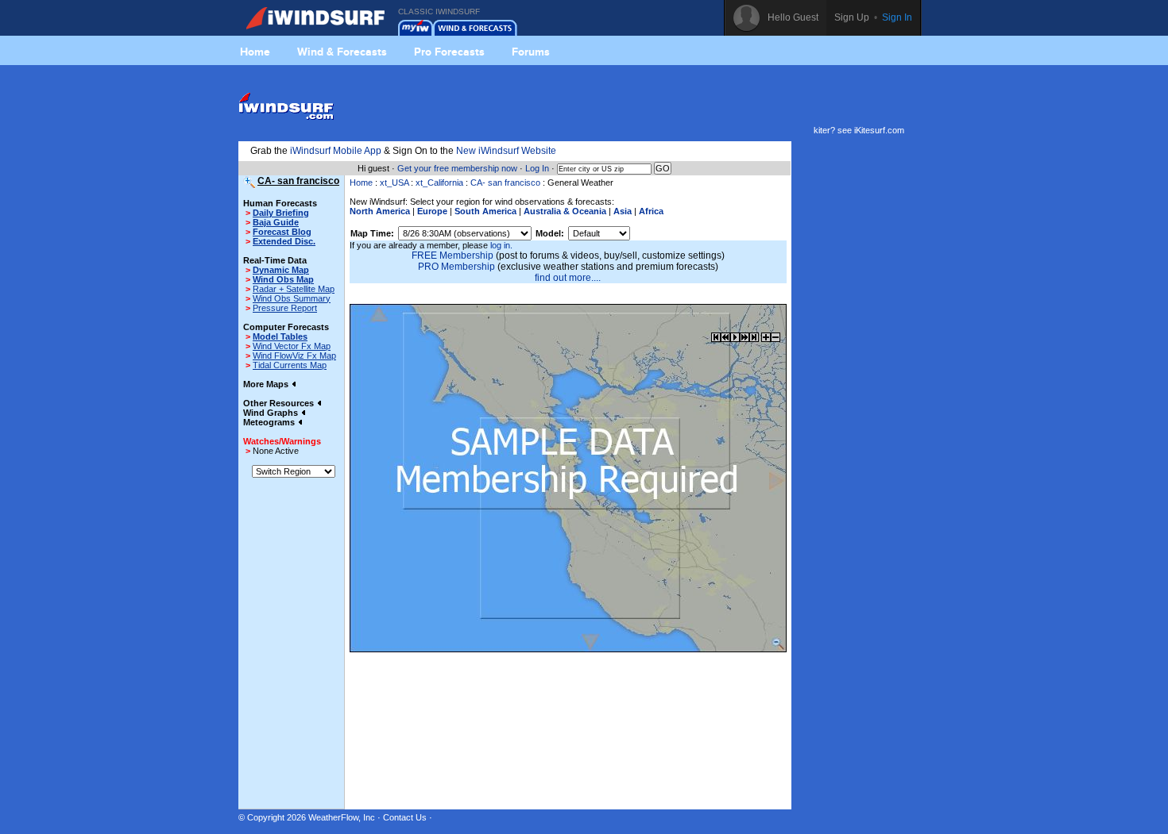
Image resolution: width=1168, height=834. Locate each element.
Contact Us (405, 817)
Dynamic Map (281, 270)
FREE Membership (452, 255)
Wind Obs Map (283, 279)
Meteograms (270, 422)
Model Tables (280, 336)
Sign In (897, 17)
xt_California (439, 182)
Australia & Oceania (565, 211)
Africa (651, 211)
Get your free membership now (457, 168)
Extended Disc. (284, 241)
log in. (501, 245)
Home (255, 51)
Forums (531, 51)
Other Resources (279, 403)
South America (485, 211)
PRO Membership (456, 266)
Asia (622, 211)
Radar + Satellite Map (294, 289)
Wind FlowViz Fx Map (294, 355)
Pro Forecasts (449, 51)
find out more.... (568, 277)
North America (380, 211)
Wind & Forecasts (342, 51)
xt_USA (394, 182)
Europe (432, 211)
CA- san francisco (505, 182)
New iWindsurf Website (506, 150)
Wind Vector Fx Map (292, 346)
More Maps (267, 384)
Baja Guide (276, 222)
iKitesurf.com (879, 130)
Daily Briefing (281, 212)
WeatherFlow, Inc (341, 817)
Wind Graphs (271, 412)
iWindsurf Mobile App (335, 150)
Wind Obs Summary (292, 298)
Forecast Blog (282, 231)
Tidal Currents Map (290, 365)
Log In (537, 168)
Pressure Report (285, 308)
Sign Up (851, 17)
